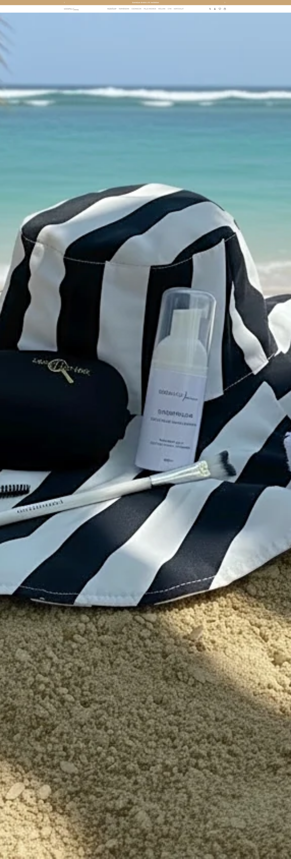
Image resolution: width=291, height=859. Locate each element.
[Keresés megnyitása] (210, 8)
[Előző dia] (64, 2)
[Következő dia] (224, 2)
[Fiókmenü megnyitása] (214, 8)
